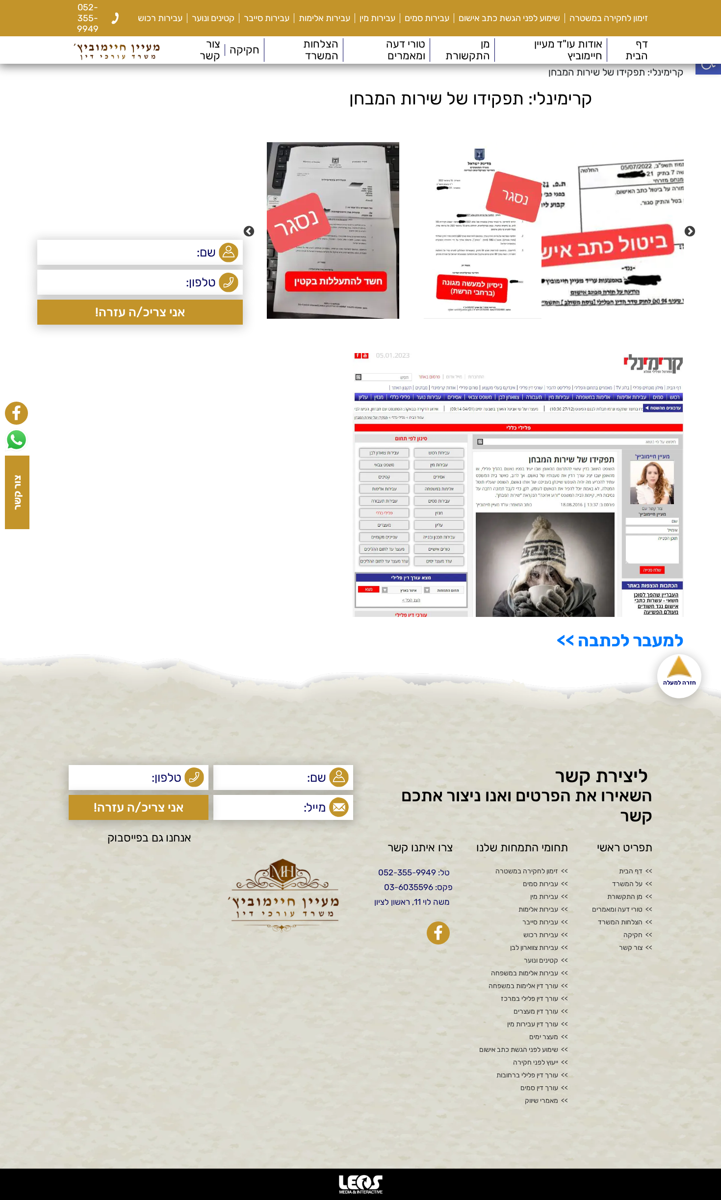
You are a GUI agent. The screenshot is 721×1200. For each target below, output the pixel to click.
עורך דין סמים (539, 1088)
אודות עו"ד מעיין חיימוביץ (568, 50)
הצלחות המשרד (320, 50)
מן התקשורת (467, 50)
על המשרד (627, 884)
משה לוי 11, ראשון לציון (412, 902)
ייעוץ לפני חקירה (535, 1063)
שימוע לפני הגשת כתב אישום (509, 18)
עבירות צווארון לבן (534, 948)
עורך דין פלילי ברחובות (527, 1075)
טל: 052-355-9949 (414, 872)
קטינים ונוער (213, 18)
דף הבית (636, 50)
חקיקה (244, 50)
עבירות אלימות (324, 18)
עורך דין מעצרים (536, 1012)
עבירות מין (377, 18)
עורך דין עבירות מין (532, 1024)
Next (250, 230)
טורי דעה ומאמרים (405, 50)
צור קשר (210, 50)
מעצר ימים (543, 1037)
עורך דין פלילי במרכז (529, 999)
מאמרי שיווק (541, 1101)
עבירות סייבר (266, 18)
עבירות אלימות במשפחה (524, 973)
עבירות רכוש (160, 18)
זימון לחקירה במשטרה (608, 18)
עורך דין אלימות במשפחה (523, 986)
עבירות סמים (427, 18)
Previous (691, 230)
